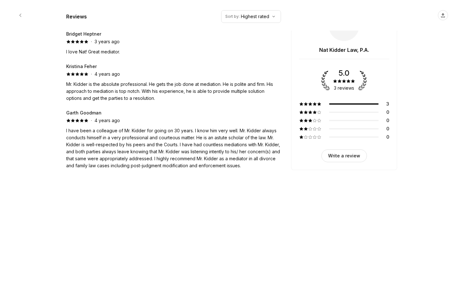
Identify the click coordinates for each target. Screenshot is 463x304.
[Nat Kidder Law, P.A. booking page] (20, 15)
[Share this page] (443, 15)
